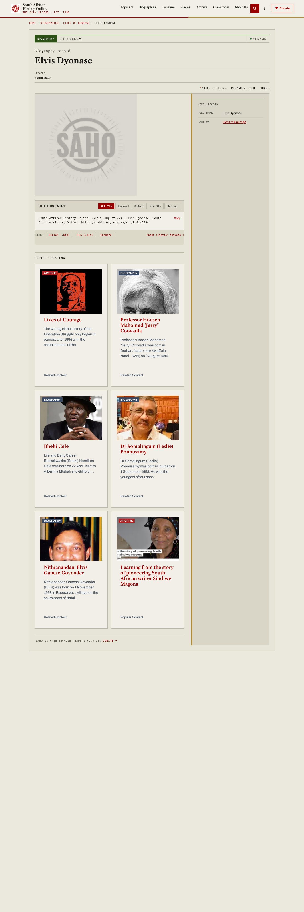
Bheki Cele (56, 446)
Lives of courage (76, 22)
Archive (201, 7)
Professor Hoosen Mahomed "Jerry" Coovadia (140, 325)
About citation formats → (165, 234)
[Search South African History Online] (254, 8)
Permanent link (243, 87)
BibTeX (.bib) (59, 234)
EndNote (106, 234)
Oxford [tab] (139, 206)
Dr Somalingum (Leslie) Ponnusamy (146, 449)
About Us (241, 7)
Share (264, 87)
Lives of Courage (63, 319)
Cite (213, 87)
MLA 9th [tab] (155, 206)
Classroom (221, 7)
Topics (127, 7)
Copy (177, 218)
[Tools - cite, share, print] (265, 8)
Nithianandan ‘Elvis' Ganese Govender (66, 570)
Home (32, 22)
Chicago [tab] (172, 206)
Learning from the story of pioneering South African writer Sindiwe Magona (146, 576)
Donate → (110, 640)
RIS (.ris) (85, 234)
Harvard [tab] (123, 206)
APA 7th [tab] (106, 206)
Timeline (168, 7)
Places (185, 7)
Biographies (147, 7)
